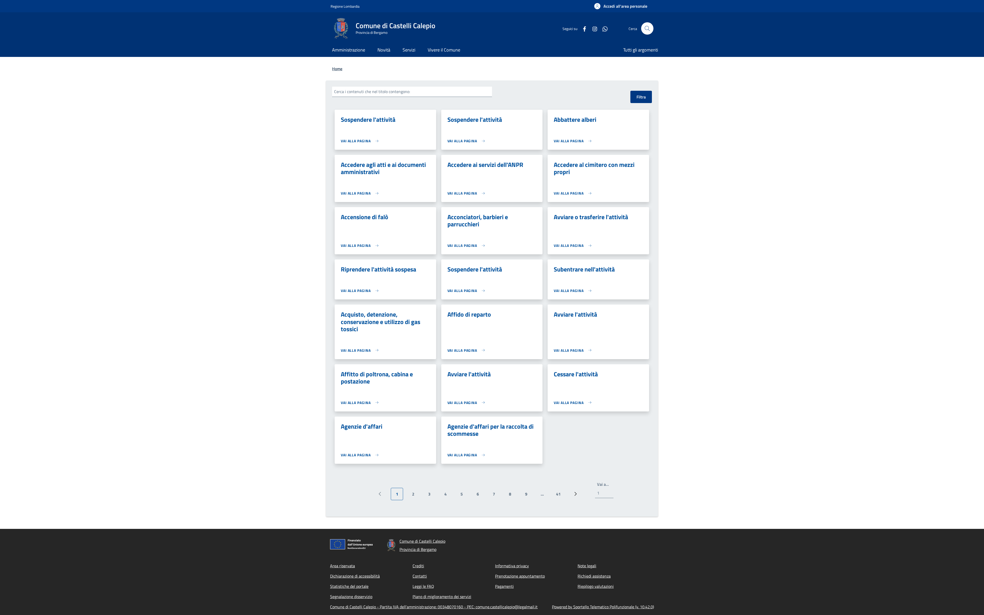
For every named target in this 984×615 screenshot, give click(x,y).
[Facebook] (582, 28)
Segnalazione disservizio (351, 596)
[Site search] (647, 28)
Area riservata (342, 566)
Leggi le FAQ (423, 586)
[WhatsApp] (603, 28)
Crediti (418, 566)
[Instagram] (593, 28)
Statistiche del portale (349, 586)
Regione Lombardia (345, 6)
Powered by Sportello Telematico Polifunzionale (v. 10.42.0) (603, 607)
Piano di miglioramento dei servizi (442, 596)
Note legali (587, 566)
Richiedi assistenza (594, 576)
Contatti (420, 576)
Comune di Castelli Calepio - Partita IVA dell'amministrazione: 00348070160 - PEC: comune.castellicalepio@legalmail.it (434, 607)
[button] (620, 6)
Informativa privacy (512, 566)
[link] (361, 141)
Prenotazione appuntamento (520, 576)
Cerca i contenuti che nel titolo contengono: (372, 91)
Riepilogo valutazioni (596, 586)
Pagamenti (504, 586)
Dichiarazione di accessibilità (355, 576)
